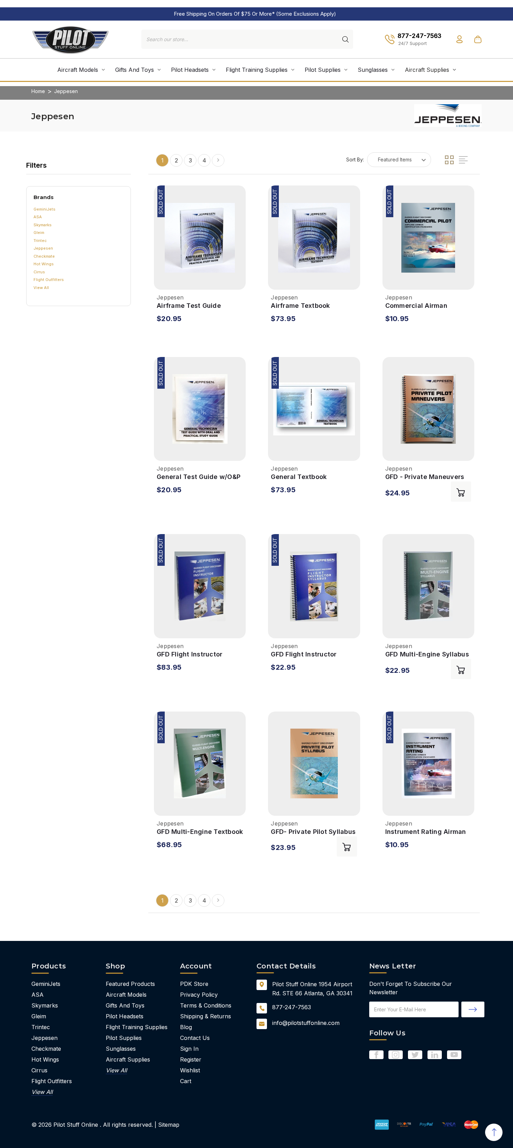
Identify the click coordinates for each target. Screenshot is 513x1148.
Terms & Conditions (205, 1005)
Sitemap (168, 1124)
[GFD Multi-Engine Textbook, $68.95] (199, 764)
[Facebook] (376, 1054)
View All (41, 287)
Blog (186, 1027)
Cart (185, 1081)
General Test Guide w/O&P (198, 476)
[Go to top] (494, 1132)
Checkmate (44, 256)
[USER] (459, 39)
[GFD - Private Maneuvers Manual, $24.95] (428, 409)
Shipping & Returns (205, 1016)
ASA (38, 216)
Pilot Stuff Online (75, 1124)
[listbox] (399, 159)
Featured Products (130, 983)
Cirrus (39, 271)
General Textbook (299, 476)
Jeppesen (43, 248)
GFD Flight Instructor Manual (189, 655)
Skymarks (43, 224)
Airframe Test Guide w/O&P (189, 306)
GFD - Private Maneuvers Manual (424, 477)
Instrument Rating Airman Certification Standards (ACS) (425, 832)
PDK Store (194, 983)
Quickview (161, 281)
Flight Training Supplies (257, 69)
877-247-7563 (291, 1007)
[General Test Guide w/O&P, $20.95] (199, 409)
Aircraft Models (77, 69)
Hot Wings (44, 263)
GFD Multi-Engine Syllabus (427, 654)
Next (218, 160)
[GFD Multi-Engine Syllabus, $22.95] (428, 586)
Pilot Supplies (323, 69)
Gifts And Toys (134, 69)
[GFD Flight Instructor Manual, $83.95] (199, 586)
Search (345, 39)
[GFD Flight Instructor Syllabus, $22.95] (314, 586)
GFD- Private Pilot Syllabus (313, 831)
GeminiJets (44, 209)
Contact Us (195, 1037)
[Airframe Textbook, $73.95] (314, 237)
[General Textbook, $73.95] (314, 409)
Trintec (40, 240)
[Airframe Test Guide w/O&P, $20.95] (199, 237)
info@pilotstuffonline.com (306, 1022)
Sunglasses (373, 69)
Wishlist (190, 1070)
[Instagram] (395, 1054)
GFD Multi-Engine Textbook (200, 831)
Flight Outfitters (49, 279)
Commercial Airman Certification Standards (422, 306)
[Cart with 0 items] (478, 39)
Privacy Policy (199, 994)
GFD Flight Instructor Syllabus (303, 655)
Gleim (39, 232)
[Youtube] (454, 1054)
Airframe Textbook (300, 305)
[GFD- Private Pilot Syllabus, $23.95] (314, 764)
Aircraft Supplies (427, 69)
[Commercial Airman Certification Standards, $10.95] (428, 237)
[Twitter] (415, 1054)
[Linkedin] (434, 1054)
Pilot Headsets (190, 69)
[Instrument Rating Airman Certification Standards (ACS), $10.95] (428, 764)
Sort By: (355, 159)
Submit (472, 1009)
